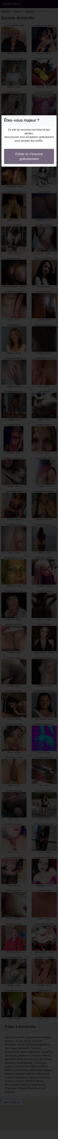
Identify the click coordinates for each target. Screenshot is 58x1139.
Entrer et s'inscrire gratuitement (29, 156)
